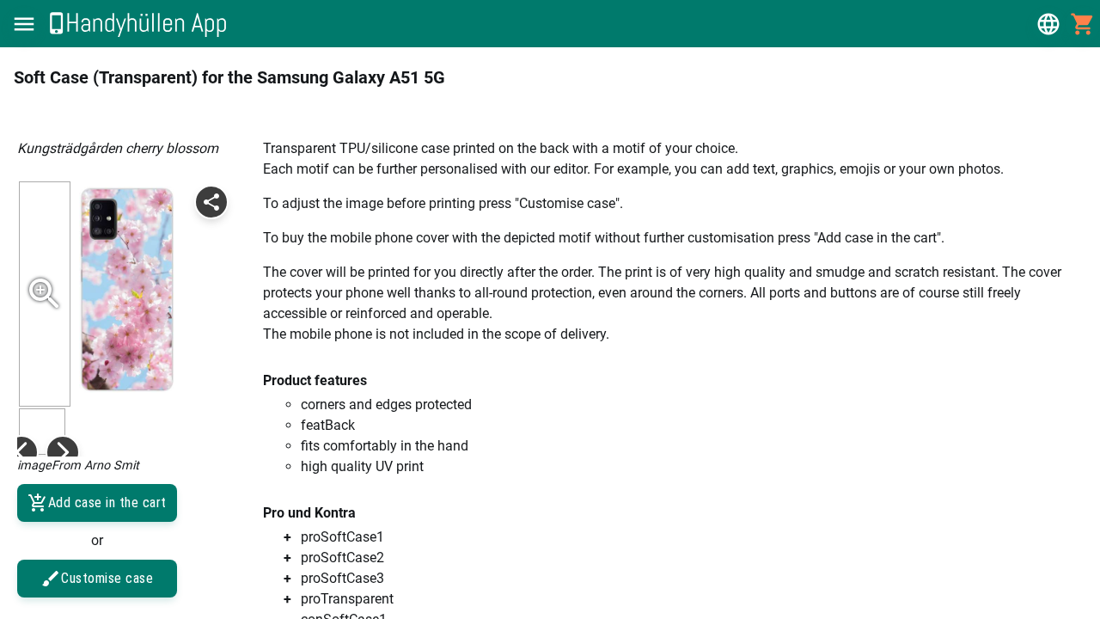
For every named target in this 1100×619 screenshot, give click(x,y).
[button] (24, 24)
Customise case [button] (107, 578)
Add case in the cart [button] (107, 502)
